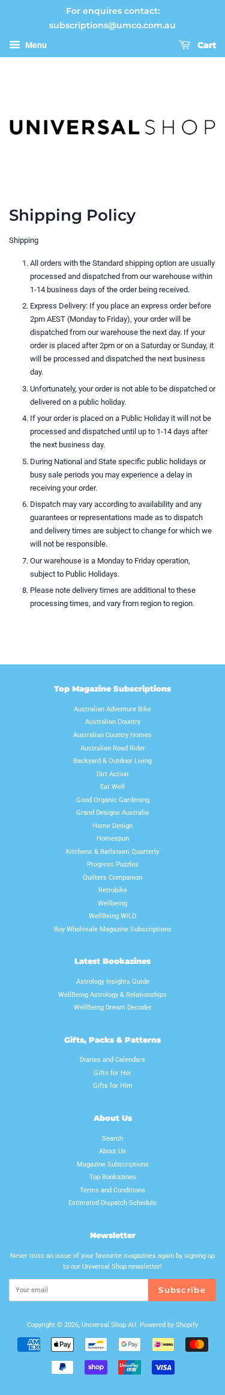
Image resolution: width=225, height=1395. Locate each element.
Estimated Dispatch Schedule (112, 1203)
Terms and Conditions (112, 1190)
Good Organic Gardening (112, 800)
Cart (205, 45)
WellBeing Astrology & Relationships (112, 995)
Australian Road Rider (112, 748)
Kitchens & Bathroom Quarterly (112, 852)
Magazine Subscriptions (113, 1164)
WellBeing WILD (112, 916)
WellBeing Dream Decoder (113, 1007)
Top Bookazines (112, 1177)
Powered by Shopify (169, 1325)
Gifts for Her (112, 1073)
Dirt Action (112, 774)
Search (112, 1138)
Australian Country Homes (112, 735)
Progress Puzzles (113, 864)
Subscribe (182, 1290)
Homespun (113, 838)
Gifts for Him (113, 1086)
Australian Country (112, 722)
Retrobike (112, 890)
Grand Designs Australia (112, 813)
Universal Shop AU (109, 1325)
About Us (112, 1151)
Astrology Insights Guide (112, 982)
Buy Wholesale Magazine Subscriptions (113, 929)
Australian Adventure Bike (112, 709)
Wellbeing (112, 903)
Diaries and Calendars (112, 1060)
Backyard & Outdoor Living (112, 761)
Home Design (112, 826)
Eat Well (112, 787)
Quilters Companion (112, 877)
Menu (35, 45)
